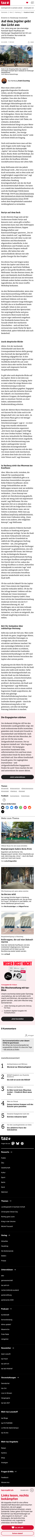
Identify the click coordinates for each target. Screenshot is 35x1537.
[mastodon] (13, 1144)
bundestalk (5, 1315)
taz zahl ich (5, 1285)
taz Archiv (4, 1433)
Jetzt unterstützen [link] (17, 777)
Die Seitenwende (7, 1251)
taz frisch (4, 1359)
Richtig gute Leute (8, 1217)
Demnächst (5, 1383)
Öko (2, 1163)
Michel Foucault (7, 1226)
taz (6, 1138)
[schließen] (32, 1490)
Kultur (3, 1173)
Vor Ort (4, 1388)
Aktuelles (4, 1241)
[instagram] (22, 1144)
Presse (3, 1261)
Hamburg (18, 12)
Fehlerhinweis (25, 796)
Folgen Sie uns (5, 1144)
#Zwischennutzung (27, 788)
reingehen (4, 1339)
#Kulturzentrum (15, 788)
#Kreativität (5, 788)
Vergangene (5, 1398)
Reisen (3, 1448)
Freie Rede (5, 1334)
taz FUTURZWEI (6, 1423)
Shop (3, 1458)
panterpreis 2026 (7, 1300)
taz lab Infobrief (7, 1369)
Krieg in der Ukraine (8, 1222)
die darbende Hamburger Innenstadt (16, 156)
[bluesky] (17, 1144)
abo (2, 1276)
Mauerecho (5, 1329)
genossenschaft (7, 1280)
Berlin (3, 1182)
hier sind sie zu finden (11, 1050)
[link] (12, 8)
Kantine (4, 1453)
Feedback (4, 1477)
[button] (32, 2)
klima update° (6, 1325)
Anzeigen (4, 1463)
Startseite (4, 12)
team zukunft (5, 1354)
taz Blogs (4, 1418)
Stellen (3, 1256)
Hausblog (4, 1246)
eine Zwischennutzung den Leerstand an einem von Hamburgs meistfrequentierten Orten (17, 196)
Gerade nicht (24, 1490)
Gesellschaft (5, 1168)
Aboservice (5, 1482)
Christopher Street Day (9, 1212)
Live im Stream (6, 1393)
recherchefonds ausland (10, 1290)
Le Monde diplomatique (10, 1428)
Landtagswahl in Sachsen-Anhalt (13, 1207)
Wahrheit (4, 1192)
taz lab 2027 (5, 1403)
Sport (3, 1177)
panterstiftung (6, 1295)
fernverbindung (6, 1320)
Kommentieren (15, 796)
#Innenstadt (5, 791)
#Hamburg (13, 791)
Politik (3, 1158)
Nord (11, 12)
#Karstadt (22, 791)
